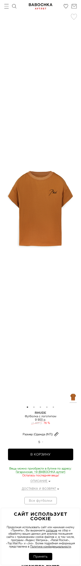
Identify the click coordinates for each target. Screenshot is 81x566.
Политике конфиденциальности (50, 546)
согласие (51, 530)
